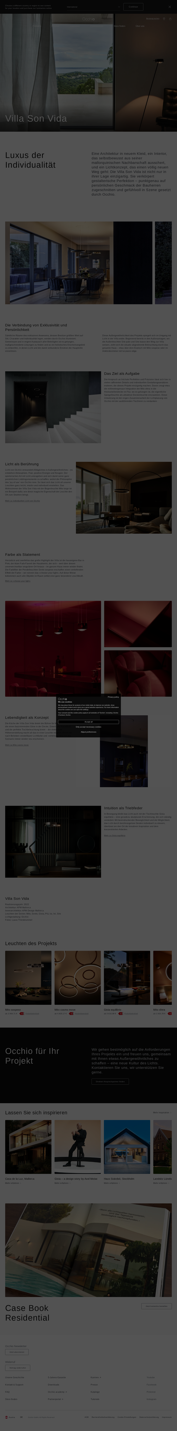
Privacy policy (113, 697)
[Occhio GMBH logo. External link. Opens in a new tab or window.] (62, 699)
